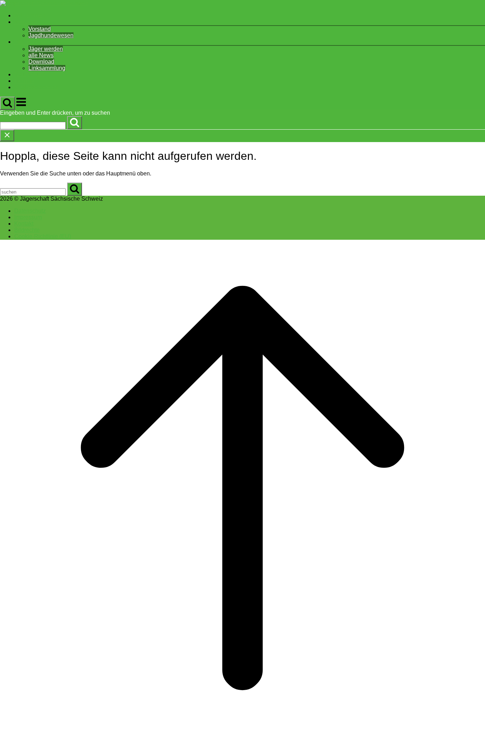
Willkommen (29, 15)
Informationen (31, 42)
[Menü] (21, 106)
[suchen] (74, 122)
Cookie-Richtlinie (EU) (42, 236)
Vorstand (39, 29)
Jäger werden (45, 49)
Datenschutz (30, 211)
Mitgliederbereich (36, 87)
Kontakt (23, 224)
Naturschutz (29, 74)
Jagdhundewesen (50, 35)
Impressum (28, 217)
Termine (24, 81)
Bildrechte (27, 230)
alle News (41, 55)
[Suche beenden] (7, 135)
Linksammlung (46, 68)
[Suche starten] (7, 103)
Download (41, 62)
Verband (25, 22)
